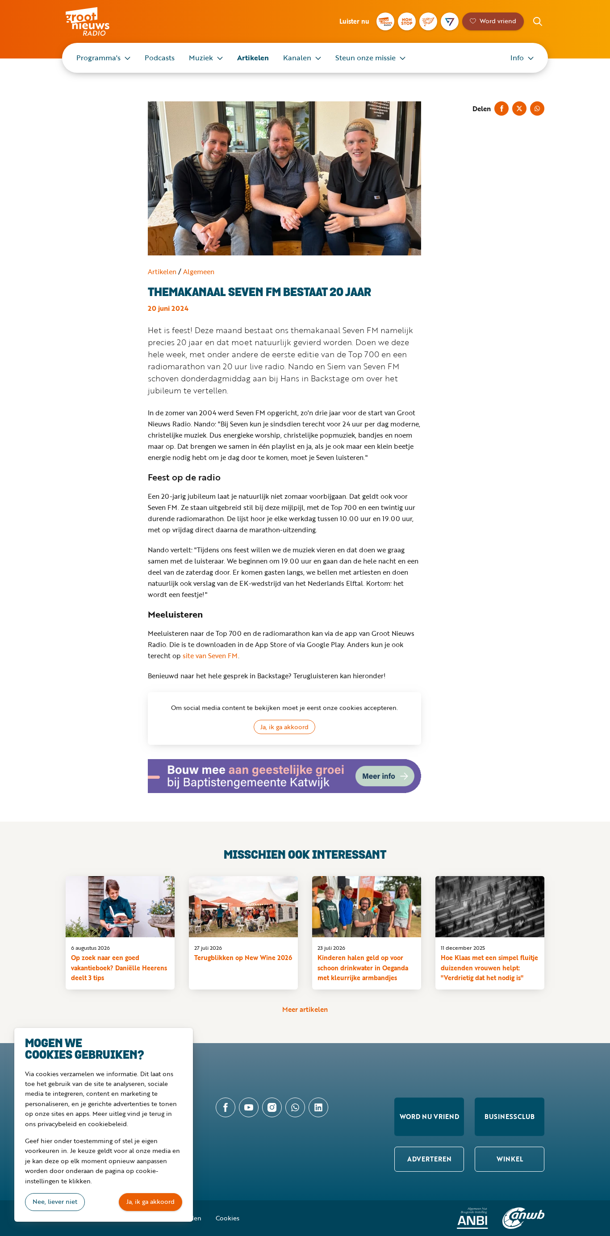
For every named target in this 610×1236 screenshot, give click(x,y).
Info (517, 57)
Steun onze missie (365, 57)
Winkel (510, 1159)
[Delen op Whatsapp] (537, 108)
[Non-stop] (407, 21)
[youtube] (249, 1107)
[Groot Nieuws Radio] (385, 21)
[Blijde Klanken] (428, 21)
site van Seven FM (210, 655)
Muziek (201, 57)
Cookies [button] (227, 1218)
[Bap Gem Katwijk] (284, 776)
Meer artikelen (305, 1009)
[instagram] (272, 1107)
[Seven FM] (450, 21)
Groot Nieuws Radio (97, 21)
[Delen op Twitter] (519, 108)
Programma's (98, 57)
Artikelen (253, 57)
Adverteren (429, 1159)
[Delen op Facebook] (501, 108)
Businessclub (510, 1116)
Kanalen (297, 57)
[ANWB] (523, 1218)
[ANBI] (472, 1218)
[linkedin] (318, 1107)
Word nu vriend (429, 1116)
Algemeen (198, 271)
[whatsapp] (295, 1107)
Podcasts (160, 57)
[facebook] (225, 1107)
